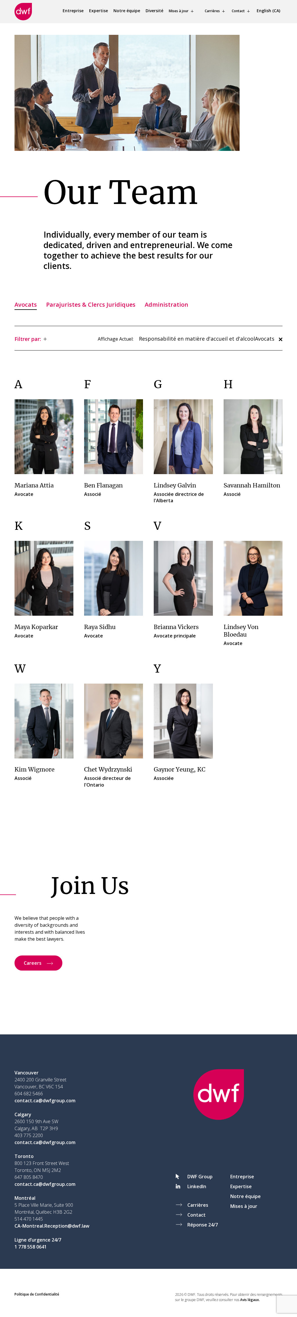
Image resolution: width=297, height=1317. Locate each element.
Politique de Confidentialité (37, 1294)
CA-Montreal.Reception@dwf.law (52, 1226)
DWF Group (200, 1176)
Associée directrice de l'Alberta (179, 493)
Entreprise (73, 10)
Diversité (154, 10)
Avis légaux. (250, 1299)
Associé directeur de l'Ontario (108, 777)
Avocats (26, 304)
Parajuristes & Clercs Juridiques (90, 304)
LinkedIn (196, 1186)
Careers (32, 963)
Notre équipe (126, 10)
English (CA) (268, 10)
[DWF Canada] (23, 11)
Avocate (34, 490)
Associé (103, 490)
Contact (238, 10)
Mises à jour (179, 10)
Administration (166, 304)
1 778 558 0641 (31, 1247)
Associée (179, 774)
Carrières (212, 10)
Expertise (98, 10)
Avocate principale (176, 631)
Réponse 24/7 (202, 1225)
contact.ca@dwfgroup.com (45, 1100)
